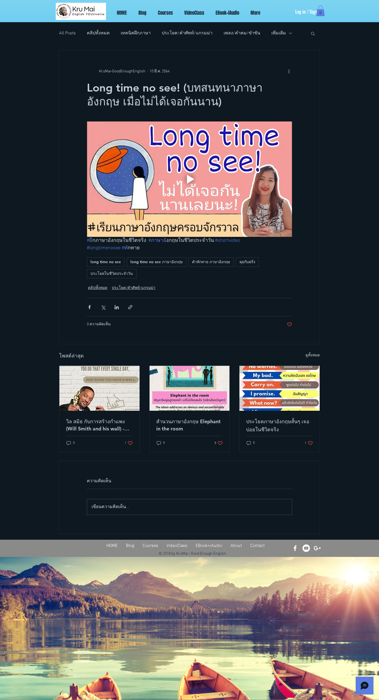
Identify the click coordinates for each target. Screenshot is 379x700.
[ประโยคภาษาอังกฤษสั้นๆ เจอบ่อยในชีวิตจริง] (279, 388)
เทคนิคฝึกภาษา (136, 33)
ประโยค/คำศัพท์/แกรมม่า (187, 33)
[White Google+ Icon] (317, 548)
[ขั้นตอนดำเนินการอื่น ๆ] (288, 71)
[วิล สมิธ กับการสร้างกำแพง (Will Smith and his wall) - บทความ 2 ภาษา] (99, 388)
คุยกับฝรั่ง (247, 261)
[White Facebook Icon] (295, 548)
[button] (320, 11)
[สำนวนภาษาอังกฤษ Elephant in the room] (190, 388)
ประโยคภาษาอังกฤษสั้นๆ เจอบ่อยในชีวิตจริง (277, 425)
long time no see (105, 261)
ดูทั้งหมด (312, 355)
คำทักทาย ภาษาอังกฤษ (211, 261)
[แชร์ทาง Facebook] (89, 307)
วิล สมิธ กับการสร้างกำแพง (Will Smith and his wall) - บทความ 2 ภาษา (95, 425)
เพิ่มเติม (278, 33)
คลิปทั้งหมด (98, 33)
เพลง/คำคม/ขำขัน (242, 33)
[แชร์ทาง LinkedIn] (116, 307)
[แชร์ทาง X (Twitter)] (103, 307)
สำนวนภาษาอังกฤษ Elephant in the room (188, 425)
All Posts (67, 33)
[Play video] (189, 179)
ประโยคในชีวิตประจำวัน (111, 273)
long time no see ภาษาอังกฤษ (156, 261)
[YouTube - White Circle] (306, 548)
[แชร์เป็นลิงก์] (130, 307)
